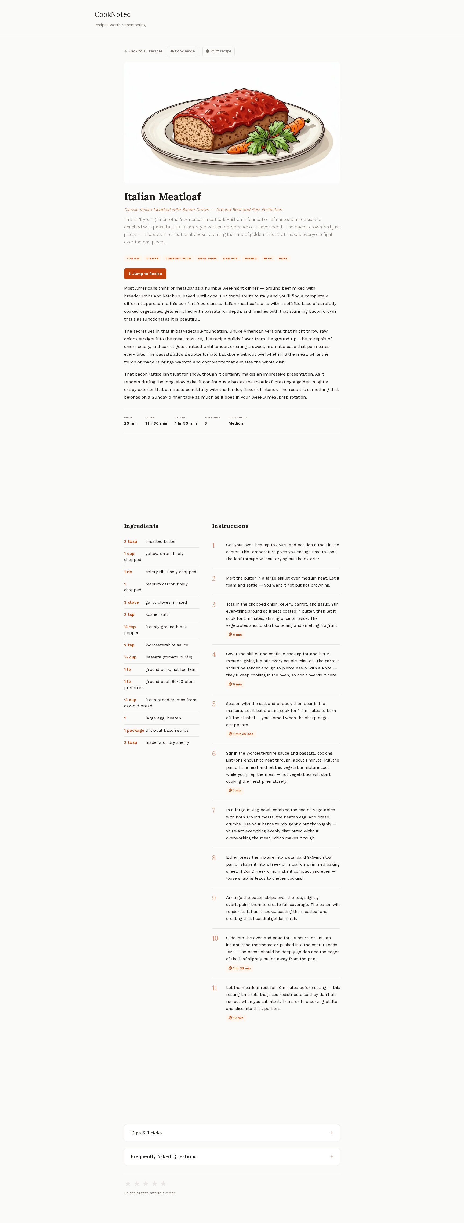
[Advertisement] (232, 481)
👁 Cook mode (182, 51)
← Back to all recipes (143, 51)
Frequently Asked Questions (164, 1156)
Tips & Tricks (146, 1133)
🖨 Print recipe (218, 51)
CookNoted (113, 14)
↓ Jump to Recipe (145, 273)
